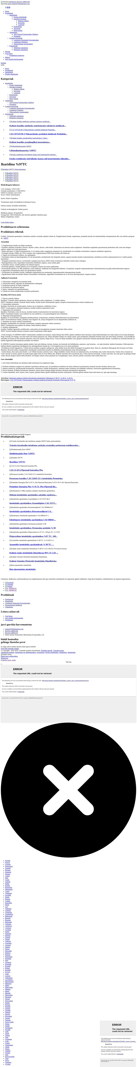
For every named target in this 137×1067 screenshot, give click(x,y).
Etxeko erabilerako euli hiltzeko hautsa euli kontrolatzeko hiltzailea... (39, 159)
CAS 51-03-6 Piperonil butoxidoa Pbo (26, 470)
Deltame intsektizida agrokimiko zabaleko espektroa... (33, 495)
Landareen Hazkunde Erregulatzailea (26, 40)
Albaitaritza (13, 32)
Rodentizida (18, 27)
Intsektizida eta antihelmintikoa (25, 652)
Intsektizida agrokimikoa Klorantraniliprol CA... (30, 511)
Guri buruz (9, 53)
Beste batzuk (18, 30)
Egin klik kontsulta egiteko (10, 648)
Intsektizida (13, 15)
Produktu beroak (46, 650)
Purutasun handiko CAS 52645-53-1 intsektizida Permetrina (36, 478)
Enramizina (41, 652)
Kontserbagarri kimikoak (13, 605)
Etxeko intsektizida (20, 17)
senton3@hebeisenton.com (14, 629)
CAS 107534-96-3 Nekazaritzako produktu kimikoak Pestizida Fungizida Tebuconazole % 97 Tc (42, 380)
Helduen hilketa (23, 21)
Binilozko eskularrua (21, 50)
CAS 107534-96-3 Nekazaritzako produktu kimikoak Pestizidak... (38, 134)
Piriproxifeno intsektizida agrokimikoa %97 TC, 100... (33, 536)
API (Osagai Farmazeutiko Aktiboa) (26, 34)
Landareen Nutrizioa (21, 42)
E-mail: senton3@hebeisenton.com (18, 4)
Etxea (7, 11)
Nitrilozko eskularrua (21, 48)
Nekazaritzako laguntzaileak (23, 44)
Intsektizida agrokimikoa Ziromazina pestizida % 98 (32, 528)
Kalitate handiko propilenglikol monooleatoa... (30, 142)
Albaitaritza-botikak (7, 652)
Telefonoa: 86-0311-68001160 (19, 2)
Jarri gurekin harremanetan (14, 59)
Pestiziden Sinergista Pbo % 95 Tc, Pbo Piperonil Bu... (33, 487)
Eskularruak (13, 46)
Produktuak (9, 13)
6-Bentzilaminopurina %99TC (22, 150)
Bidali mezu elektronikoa (9, 656)
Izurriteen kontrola (20, 19)
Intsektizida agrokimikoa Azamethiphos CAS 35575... (33, 503)
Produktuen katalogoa (16, 55)
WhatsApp (4, 658)
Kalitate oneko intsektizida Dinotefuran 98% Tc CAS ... (33, 553)
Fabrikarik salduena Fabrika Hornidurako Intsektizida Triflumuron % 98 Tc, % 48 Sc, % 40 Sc (41, 378)
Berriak (7, 52)
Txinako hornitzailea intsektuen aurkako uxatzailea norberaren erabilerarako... (44, 445)
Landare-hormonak (15, 38)
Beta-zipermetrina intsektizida (22, 569)
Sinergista (17, 28)
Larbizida (21, 25)
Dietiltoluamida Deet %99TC (22, 453)
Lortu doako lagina (7, 222)
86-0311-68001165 (11, 633)
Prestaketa (17, 36)
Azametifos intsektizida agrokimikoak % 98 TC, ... (31, 544)
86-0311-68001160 (11, 631)
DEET (6, 238)
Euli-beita (21, 23)
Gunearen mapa (58, 650)
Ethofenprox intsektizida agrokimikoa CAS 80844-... (32, 520)
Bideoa (7, 57)
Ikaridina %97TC (17, 462)
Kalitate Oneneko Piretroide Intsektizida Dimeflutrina (33, 561)
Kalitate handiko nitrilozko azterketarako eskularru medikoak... (37, 126)
